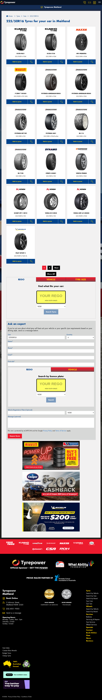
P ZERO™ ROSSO (20, 93)
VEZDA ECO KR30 (51, 213)
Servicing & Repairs (93, 619)
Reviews (89, 641)
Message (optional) (14, 417)
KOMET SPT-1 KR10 (20, 213)
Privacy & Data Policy (14, 697)
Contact (89, 630)
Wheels (89, 606)
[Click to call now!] (85, 2)
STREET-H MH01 (51, 173)
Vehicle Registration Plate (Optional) (20, 410)
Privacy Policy (47, 431)
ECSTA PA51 (21, 53)
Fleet (88, 635)
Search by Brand (92, 598)
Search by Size (91, 596)
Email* (10, 355)
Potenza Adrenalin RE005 (81, 93)
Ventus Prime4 (81, 173)
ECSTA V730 (51, 53)
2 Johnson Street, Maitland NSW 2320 (14, 603)
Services (89, 614)
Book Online (91, 633)
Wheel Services (91, 625)
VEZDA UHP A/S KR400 (81, 213)
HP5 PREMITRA (81, 53)
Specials (89, 627)
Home (10, 16)
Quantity (69, 335)
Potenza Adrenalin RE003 (51, 93)
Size (9, 335)
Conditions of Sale (26, 697)
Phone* (10, 348)
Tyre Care (89, 601)
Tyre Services (90, 622)
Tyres (88, 591)
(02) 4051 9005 (12, 609)
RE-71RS (20, 173)
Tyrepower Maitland (52, 7)
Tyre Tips (89, 604)
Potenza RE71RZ (21, 133)
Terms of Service (61, 431)
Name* (10, 341)
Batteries (89, 617)
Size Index (6, 648)
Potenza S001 (51, 133)
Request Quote (15, 436)
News (88, 638)
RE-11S (81, 133)
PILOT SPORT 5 (21, 253)
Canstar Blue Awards (9, 650)
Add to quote (17, 62)
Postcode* (11, 361)
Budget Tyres (6, 653)
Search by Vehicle (92, 593)
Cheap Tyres (6, 656)
